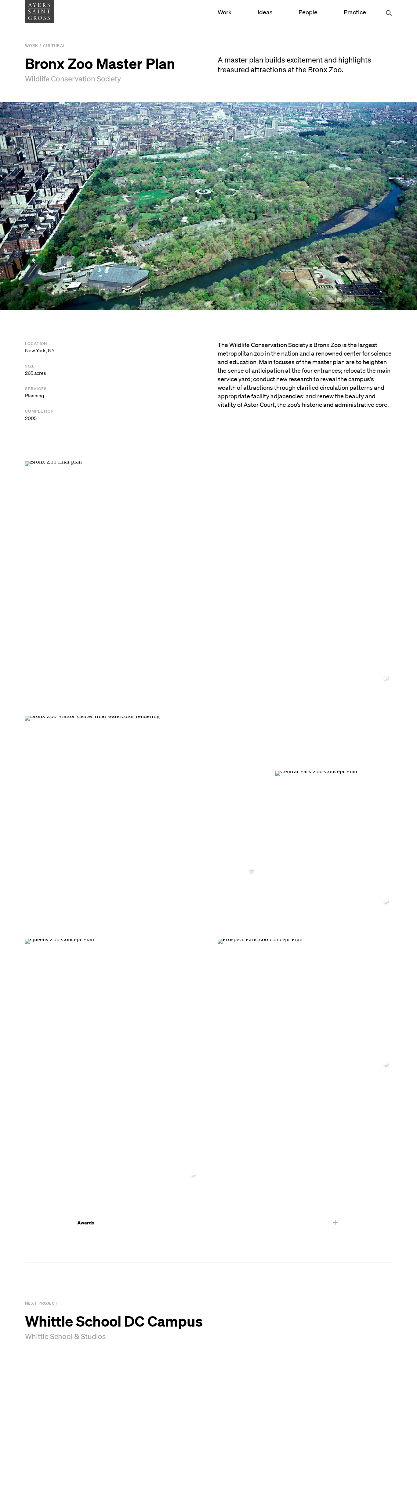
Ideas (265, 12)
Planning (34, 395)
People (308, 12)
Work (225, 12)
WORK (31, 45)
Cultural (54, 45)
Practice (355, 12)
